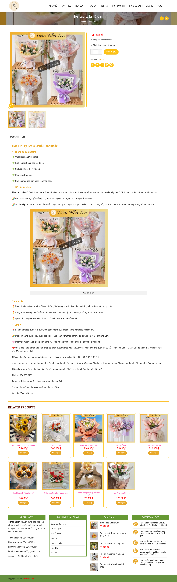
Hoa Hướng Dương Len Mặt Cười (88, 494)
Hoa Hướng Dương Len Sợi (23, 493)
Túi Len (104, 6)
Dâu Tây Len (56, 445)
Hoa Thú (54, 548)
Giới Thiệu (66, 6)
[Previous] (13, 70)
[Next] (81, 70)
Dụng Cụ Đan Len (58, 524)
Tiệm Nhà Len (28, 578)
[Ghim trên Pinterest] (107, 65)
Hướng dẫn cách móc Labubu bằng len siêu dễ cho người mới (153, 524)
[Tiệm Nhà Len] (25, 6)
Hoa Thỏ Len (121, 445)
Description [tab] (17, 136)
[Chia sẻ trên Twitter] (97, 65)
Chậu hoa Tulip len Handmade (56, 493)
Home (83, 22)
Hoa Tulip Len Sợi (154, 445)
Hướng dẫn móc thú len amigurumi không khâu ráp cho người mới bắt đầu (153, 551)
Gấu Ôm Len (56, 533)
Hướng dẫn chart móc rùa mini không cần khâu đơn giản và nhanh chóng (153, 562)
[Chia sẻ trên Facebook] (93, 65)
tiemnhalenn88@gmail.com (27, 551)
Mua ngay (111, 52)
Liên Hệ (149, 6)
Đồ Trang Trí (118, 6)
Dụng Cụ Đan (135, 6)
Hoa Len (79, 6)
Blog (159, 6)
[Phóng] (11, 105)
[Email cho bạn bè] (102, 65)
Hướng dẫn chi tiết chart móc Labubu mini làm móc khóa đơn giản (153, 533)
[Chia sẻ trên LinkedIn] (111, 65)
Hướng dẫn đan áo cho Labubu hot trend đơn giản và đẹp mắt (153, 542)
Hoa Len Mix (56, 543)
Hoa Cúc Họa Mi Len (88, 445)
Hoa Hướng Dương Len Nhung (23, 445)
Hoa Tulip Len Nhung (121, 493)
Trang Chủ (52, 6)
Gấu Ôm (93, 6)
